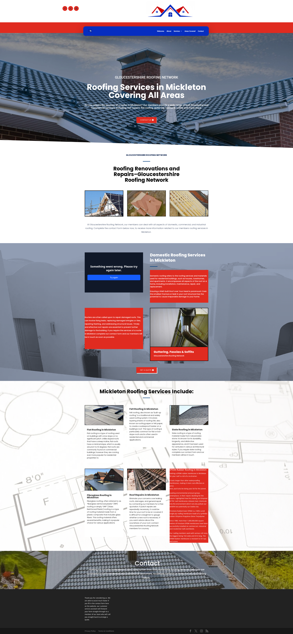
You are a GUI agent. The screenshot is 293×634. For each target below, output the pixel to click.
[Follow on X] (70, 8)
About (169, 31)
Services (177, 31)
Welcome (160, 31)
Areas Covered (190, 31)
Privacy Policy (90, 631)
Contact (201, 31)
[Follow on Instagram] (76, 8)
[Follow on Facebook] (64, 8)
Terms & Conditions (106, 631)
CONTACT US (145, 120)
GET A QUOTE (146, 370)
